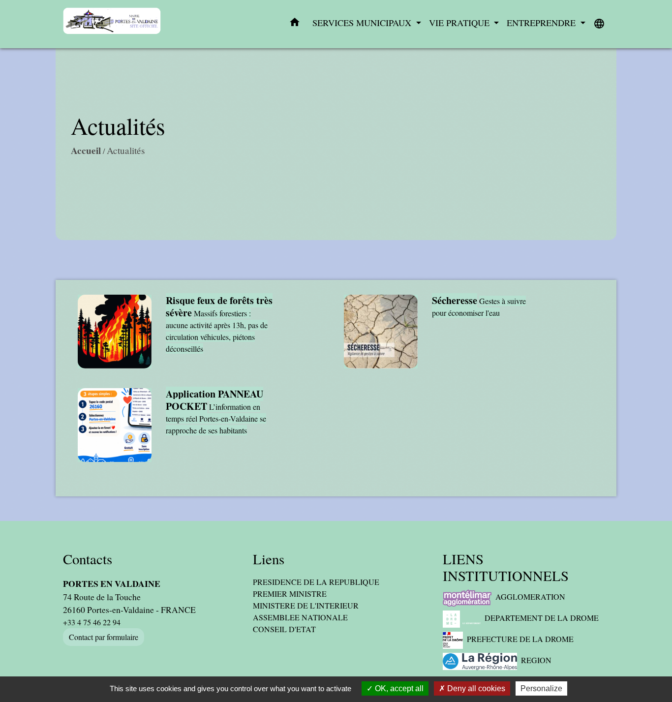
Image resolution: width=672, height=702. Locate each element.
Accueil (86, 150)
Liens (268, 559)
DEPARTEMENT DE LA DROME (542, 617)
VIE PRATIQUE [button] (460, 23)
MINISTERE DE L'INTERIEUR (306, 605)
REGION (536, 660)
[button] (294, 24)
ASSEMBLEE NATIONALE (300, 617)
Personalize (541, 688)
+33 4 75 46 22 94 (92, 622)
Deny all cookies (475, 688)
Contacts (87, 559)
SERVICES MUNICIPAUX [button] (363, 23)
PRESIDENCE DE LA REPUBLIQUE (316, 582)
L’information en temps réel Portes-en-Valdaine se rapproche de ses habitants (216, 418)
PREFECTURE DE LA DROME (520, 639)
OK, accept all (398, 688)
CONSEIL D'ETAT (284, 629)
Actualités (126, 150)
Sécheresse (454, 300)
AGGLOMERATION (530, 596)
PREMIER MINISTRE (290, 593)
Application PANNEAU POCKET (214, 400)
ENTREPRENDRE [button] (542, 23)
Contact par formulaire (103, 637)
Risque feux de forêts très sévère (219, 306)
